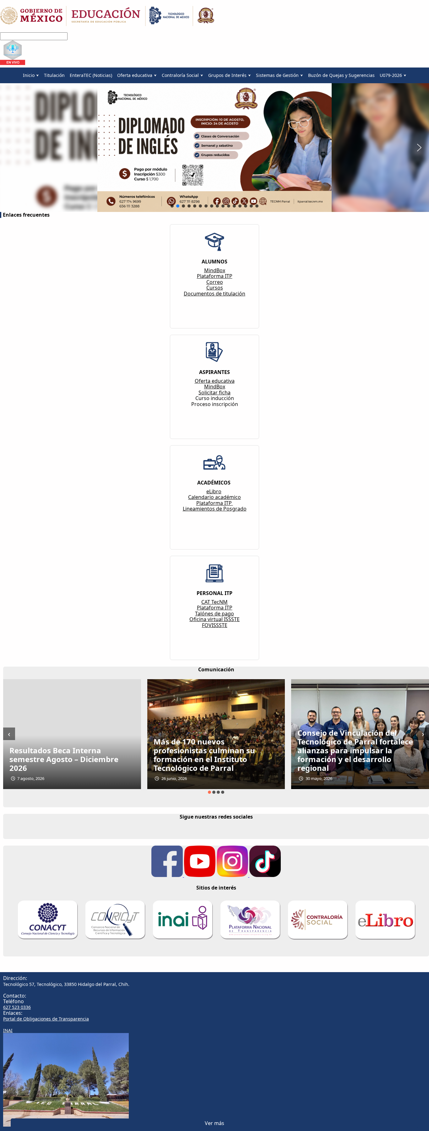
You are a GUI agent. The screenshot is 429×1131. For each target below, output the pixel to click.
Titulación (54, 75)
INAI (8, 1030)
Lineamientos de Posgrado (215, 508)
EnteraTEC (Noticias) (91, 75)
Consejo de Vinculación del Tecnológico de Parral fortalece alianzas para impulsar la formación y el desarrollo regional (355, 750)
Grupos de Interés (227, 75)
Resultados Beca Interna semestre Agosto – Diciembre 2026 (63, 759)
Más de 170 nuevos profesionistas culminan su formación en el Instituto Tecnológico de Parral (204, 754)
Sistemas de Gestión (277, 75)
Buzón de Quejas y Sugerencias (341, 75)
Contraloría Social (180, 75)
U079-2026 (391, 75)
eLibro (213, 491)
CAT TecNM (214, 602)
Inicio (29, 75)
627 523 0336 (17, 1007)
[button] (10, 148)
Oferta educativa (134, 75)
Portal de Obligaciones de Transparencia (46, 1019)
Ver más (214, 1123)
